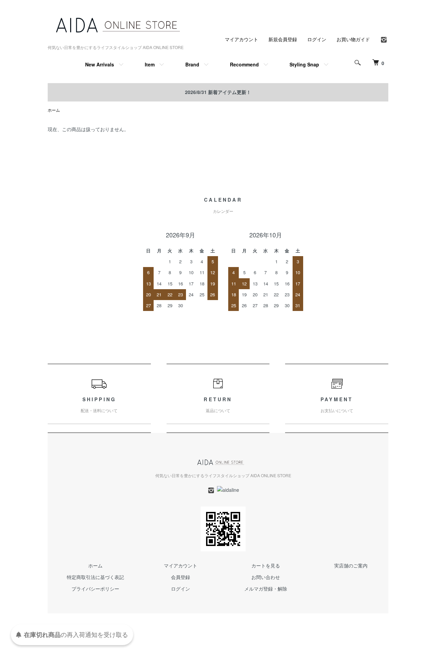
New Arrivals (99, 64)
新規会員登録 (282, 39)
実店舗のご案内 (351, 565)
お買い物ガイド (353, 39)
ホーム (54, 110)
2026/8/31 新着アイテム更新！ (218, 92)
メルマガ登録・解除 (265, 588)
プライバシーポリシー (95, 588)
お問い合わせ (265, 577)
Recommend (244, 64)
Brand (192, 64)
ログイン (316, 39)
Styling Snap (304, 64)
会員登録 (180, 577)
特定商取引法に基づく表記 (95, 577)
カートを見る (265, 565)
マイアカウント (241, 39)
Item (150, 64)
